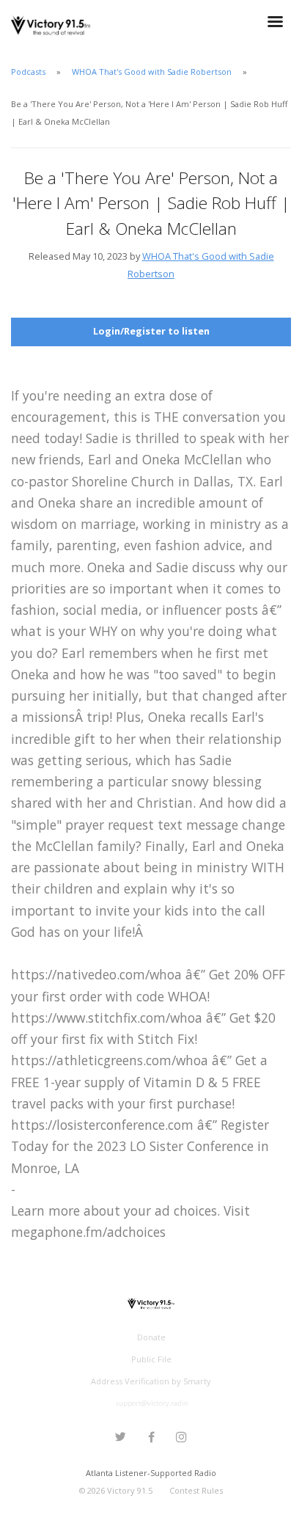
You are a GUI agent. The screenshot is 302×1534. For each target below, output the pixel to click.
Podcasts (28, 71)
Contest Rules (196, 1490)
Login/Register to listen (151, 330)
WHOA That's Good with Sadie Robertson (152, 71)
